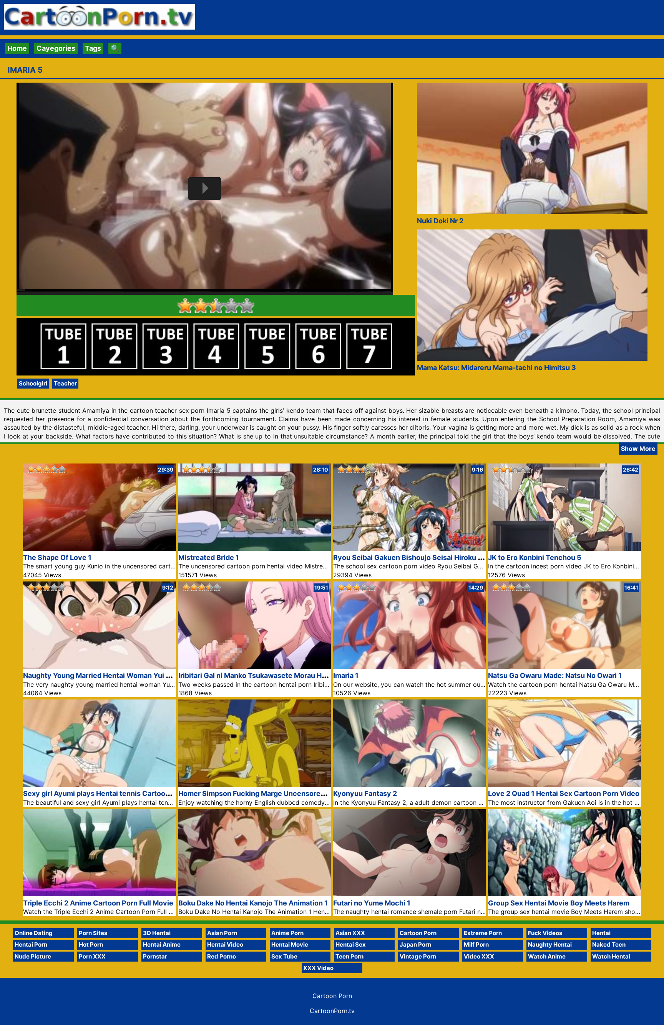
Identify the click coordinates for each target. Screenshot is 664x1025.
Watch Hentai (611, 956)
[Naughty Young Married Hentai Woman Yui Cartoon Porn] (99, 666)
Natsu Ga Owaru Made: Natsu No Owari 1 (555, 675)
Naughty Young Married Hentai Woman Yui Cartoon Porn (116, 675)
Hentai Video (225, 944)
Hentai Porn (31, 944)
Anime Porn (287, 933)
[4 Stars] (231, 305)
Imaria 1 (346, 675)
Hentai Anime (162, 944)
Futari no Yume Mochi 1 (371, 903)
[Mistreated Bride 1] (254, 548)
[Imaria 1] (409, 666)
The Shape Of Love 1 (57, 557)
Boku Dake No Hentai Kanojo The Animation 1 (253, 903)
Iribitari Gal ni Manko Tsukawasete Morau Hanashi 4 (264, 675)
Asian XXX (350, 933)
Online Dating (34, 933)
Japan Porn (415, 944)
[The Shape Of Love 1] (99, 548)
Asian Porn (222, 933)
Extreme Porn (483, 933)
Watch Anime (547, 956)
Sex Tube (284, 956)
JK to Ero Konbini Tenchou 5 (534, 557)
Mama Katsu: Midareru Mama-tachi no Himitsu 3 (496, 368)
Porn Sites (93, 933)
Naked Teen (609, 944)
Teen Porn (349, 956)
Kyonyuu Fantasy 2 (365, 793)
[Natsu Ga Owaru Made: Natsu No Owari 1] (564, 666)
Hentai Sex (350, 944)
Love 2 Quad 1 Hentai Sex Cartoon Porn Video (563, 793)
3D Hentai (157, 933)
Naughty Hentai (550, 944)
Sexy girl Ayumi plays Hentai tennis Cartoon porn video (115, 793)
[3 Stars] (216, 305)
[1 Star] (185, 305)
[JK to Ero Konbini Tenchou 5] (564, 548)
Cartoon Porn (418, 933)
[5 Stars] (246, 305)
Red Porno (221, 956)
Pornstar (155, 956)
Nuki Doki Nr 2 (440, 221)
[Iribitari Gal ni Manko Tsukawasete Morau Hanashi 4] (254, 666)
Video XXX (479, 956)
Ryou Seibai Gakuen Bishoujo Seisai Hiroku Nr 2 (412, 557)
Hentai (601, 933)
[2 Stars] (200, 305)
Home (17, 48)
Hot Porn (91, 944)
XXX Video (318, 968)
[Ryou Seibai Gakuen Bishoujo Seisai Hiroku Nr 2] (409, 548)
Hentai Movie (289, 944)
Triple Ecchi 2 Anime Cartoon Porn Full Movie (98, 903)
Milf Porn (476, 944)
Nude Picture (33, 956)
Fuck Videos (545, 933)
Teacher (65, 383)
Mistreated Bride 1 (208, 557)
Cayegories (56, 48)
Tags (93, 48)
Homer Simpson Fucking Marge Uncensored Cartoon (266, 793)
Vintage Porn (418, 956)
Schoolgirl (33, 383)
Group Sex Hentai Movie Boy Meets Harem (558, 903)
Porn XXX (92, 956)
